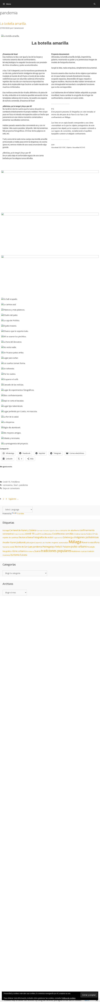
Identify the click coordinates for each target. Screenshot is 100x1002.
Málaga (75, 541)
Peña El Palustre (63, 546)
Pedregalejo (48, 546)
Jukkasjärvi (30, 542)
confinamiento (87, 530)
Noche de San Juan (23, 546)
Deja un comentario (11, 488)
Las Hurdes (46, 542)
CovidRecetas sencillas (62, 533)
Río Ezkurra (30, 551)
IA (73, 537)
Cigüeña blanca (54, 530)
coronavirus (8, 485)
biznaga (6, 530)
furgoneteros (57, 537)
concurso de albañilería (69, 530)
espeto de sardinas (10, 537)
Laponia (38, 542)
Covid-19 (6, 482)
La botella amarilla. (13, 23)
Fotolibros (15, 482)
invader (6, 542)
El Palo (95, 534)
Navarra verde (8, 547)
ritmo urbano (19, 551)
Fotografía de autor (43, 537)
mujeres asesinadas (60, 542)
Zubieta (23, 555)
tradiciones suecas (79, 551)
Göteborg (67, 537)
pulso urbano (79, 546)
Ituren (13, 542)
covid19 (38, 534)
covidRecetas (46, 534)
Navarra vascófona (90, 542)
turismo (15, 554)
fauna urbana (26, 537)
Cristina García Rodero (83, 534)
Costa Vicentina (19, 534)
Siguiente (14, 499)
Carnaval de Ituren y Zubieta (23, 530)
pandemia (23, 485)
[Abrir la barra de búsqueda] (94, 4)
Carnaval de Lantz (43, 530)
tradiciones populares (56, 551)
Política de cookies (68, 998)
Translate (20, 513)
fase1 (16, 485)
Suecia (37, 551)
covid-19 (29, 533)
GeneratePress (76, 605)
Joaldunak (21, 542)
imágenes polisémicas (86, 537)
